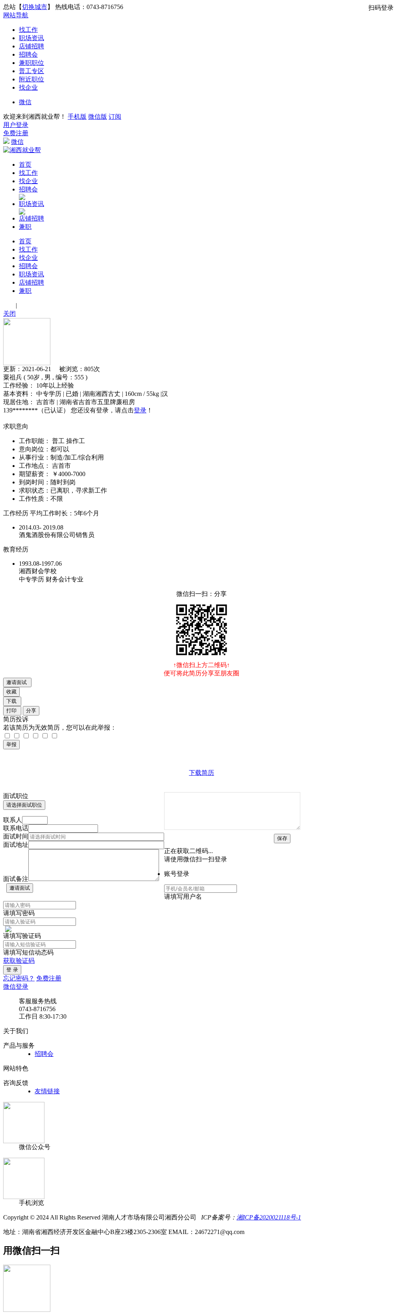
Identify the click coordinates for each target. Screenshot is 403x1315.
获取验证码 (19, 960)
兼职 (25, 226)
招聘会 (28, 54)
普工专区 (31, 71)
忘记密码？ (19, 978)
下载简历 (201, 772)
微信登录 (15, 986)
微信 (25, 102)
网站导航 (15, 15)
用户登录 (15, 124)
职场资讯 (31, 38)
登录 (140, 410)
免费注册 (15, 133)
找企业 (28, 87)
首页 (25, 164)
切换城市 (34, 7)
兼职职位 (31, 62)
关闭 (9, 313)
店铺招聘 (31, 46)
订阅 (115, 116)
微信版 (97, 116)
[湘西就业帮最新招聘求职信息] (22, 150)
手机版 (77, 116)
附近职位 (31, 79)
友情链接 (47, 1091)
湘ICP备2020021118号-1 (269, 1217)
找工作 (28, 29)
